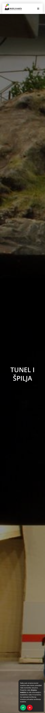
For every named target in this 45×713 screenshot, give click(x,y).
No (30, 707)
